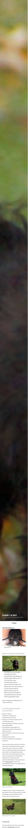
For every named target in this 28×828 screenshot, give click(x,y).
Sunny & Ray (9, 615)
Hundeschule (8, 761)
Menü (14, 623)
